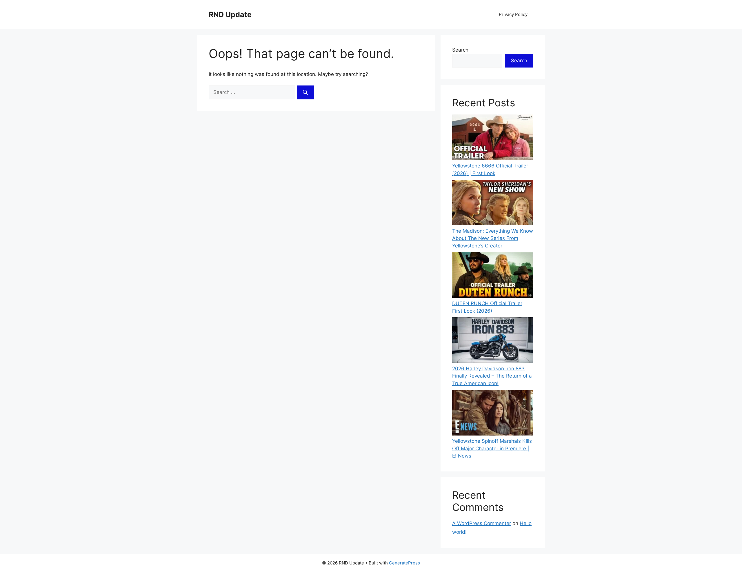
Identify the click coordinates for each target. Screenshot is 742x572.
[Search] (305, 92)
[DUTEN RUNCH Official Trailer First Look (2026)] (492, 276)
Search (460, 50)
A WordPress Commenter (481, 523)
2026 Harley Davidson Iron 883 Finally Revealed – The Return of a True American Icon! (492, 376)
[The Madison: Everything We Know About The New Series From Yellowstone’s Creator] (492, 203)
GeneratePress (404, 563)
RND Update (230, 14)
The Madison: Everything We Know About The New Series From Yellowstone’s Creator (492, 238)
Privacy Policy (513, 14)
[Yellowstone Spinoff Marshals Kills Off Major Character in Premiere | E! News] (492, 414)
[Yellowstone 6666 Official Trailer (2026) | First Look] (492, 138)
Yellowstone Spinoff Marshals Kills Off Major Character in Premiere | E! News (492, 448)
